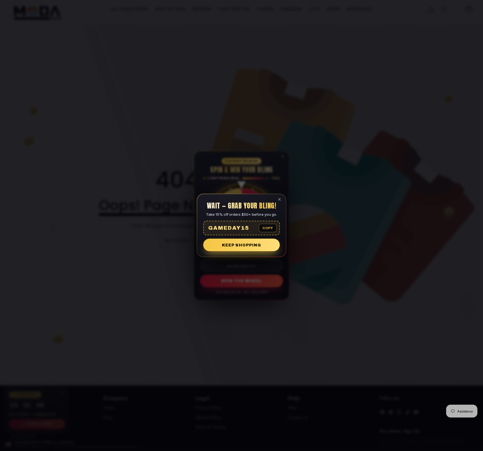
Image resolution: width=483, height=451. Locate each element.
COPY (267, 228)
